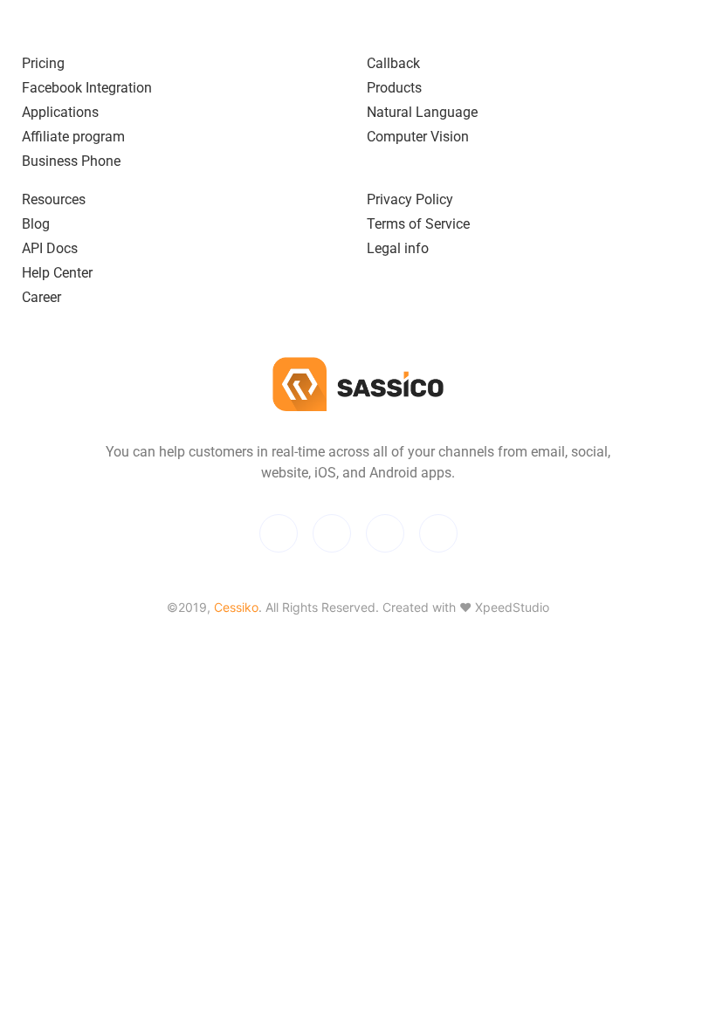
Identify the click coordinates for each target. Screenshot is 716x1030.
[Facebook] (332, 533)
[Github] (385, 533)
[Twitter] (278, 533)
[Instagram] (438, 533)
